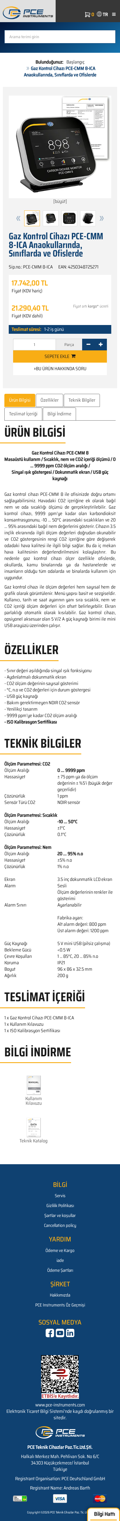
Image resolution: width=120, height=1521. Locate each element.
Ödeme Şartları (60, 1270)
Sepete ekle (58, 356)
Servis (60, 1195)
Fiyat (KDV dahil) (27, 316)
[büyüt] (60, 201)
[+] (100, 344)
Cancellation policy (60, 1225)
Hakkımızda (60, 1295)
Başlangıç (75, 62)
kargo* (93, 306)
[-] (88, 344)
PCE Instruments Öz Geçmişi (60, 1305)
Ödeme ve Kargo (60, 1250)
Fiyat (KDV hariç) (27, 291)
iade (60, 1260)
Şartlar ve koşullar (60, 1215)
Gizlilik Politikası (60, 1205)
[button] (18, 218)
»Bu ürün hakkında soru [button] (60, 368)
